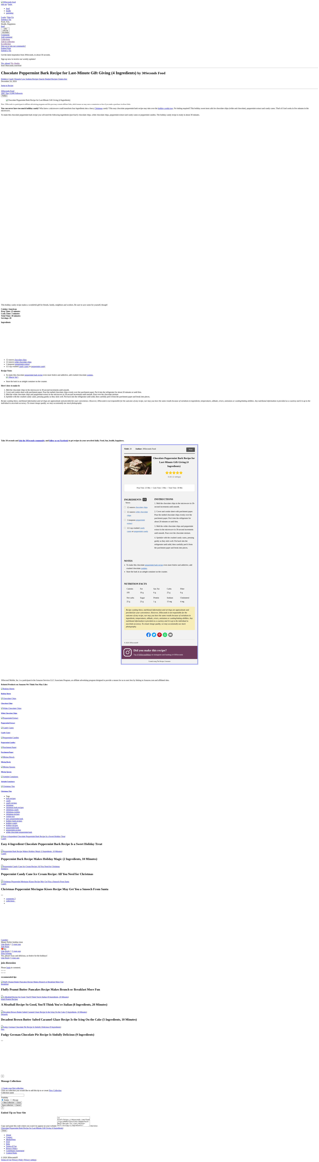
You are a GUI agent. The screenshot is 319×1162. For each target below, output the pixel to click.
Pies (2, 1029)
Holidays (4, 79)
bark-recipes (11, 798)
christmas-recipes (12, 814)
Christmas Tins (6, 791)
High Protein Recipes (9, 999)
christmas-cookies (13, 812)
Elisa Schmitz (6, 953)
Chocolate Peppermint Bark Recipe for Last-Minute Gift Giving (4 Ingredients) (32, 1128)
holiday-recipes (12, 825)
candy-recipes (11, 803)
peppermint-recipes (13, 830)
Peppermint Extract (8, 723)
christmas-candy (12, 810)
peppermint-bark (12, 828)
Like (3, 944)
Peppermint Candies (8, 742)
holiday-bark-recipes (14, 821)
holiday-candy (11, 823)
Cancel (18, 1105)
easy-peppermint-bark (14, 819)
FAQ (8, 1142)
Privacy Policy (11, 1148)
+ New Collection (8, 1102)
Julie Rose (5, 947)
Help (8, 1144)
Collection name (7, 1093)
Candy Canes (5, 733)
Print (190, 450)
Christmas (98, 108)
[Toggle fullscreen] (4, 970)
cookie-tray (10, 816)
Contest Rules (11, 1153)
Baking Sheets (6, 694)
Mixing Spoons (6, 772)
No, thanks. (15, 63)
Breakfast (4, 984)
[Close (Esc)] (2, 970)
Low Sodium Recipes (30, 79)
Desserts (17, 79)
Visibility (4, 1098)
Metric (128, 503)
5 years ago (16, 944)
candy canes (24, 366)
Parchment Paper (7, 752)
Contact (9, 1137)
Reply (7, 944)
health (8, 11)
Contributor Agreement (15, 1151)
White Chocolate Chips (9, 713)
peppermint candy (38, 366)
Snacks (42, 79)
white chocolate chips (22, 362)
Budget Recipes (51, 79)
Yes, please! (5, 63)
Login (3, 17)
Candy (11, 79)
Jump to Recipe (7, 85)
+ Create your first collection (12, 1088)
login (10, 4)
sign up (4, 4)
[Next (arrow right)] (4, 972)
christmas (9, 805)
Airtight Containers (8, 781)
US (144, 499)
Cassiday (4, 940)
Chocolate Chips (6, 703)
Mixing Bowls (6, 762)
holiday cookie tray (165, 108)
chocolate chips (20, 360)
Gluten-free (62, 79)
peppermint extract (22, 364)
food (8, 8)
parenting (9, 13)
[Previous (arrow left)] (2, 972)
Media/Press (11, 1139)
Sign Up (10, 17)
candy (8, 801)
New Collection (55, 1090)
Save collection (7, 1105)
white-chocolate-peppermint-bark (19, 832)
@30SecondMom (144, 655)
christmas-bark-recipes (15, 807)
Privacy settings (30, 1160)
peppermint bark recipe (34, 375)
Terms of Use (11, 1146)
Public (7, 1100)
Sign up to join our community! (13, 46)
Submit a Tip (6, 19)
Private (15, 1100)
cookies (90, 375)
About (8, 1135)
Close (19, 1102)
